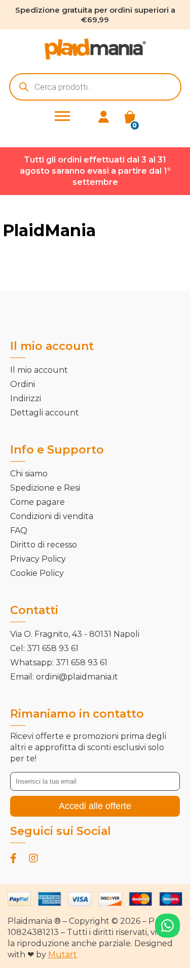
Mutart (62, 954)
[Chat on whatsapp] (167, 926)
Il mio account (39, 370)
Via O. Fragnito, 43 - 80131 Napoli (74, 634)
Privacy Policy (38, 559)
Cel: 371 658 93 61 (44, 648)
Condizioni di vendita (51, 516)
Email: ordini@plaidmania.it (64, 677)
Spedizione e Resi (45, 488)
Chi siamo (29, 473)
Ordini (22, 384)
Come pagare (37, 502)
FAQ (18, 530)
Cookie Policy (37, 573)
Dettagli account (44, 412)
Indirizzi (25, 398)
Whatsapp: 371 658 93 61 (58, 662)
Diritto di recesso (43, 545)
